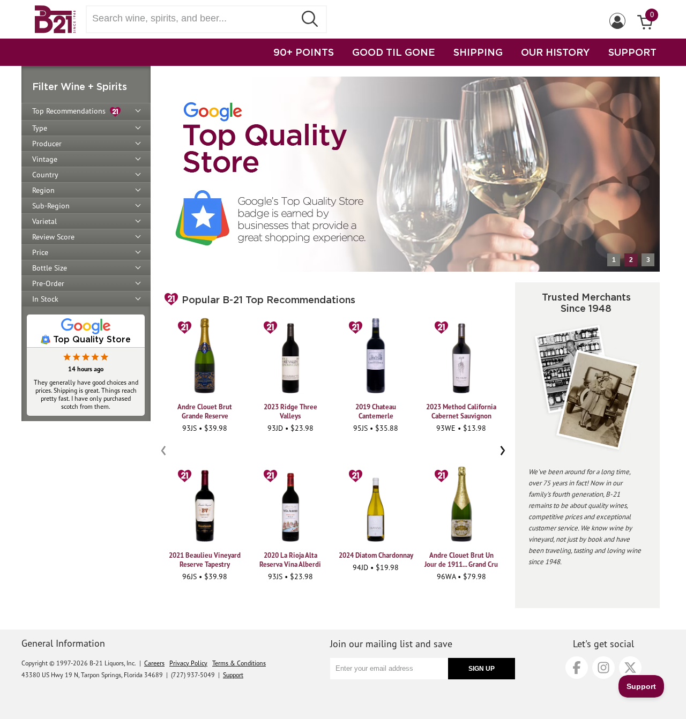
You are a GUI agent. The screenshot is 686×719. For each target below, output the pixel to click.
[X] (630, 667)
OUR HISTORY (555, 52)
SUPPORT (632, 52)
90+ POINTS (303, 52)
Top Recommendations (71, 111)
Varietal (44, 221)
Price (40, 252)
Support (233, 675)
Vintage (44, 159)
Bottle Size (49, 268)
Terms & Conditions (239, 663)
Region (43, 190)
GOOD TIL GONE (393, 52)
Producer (47, 143)
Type (39, 128)
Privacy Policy (188, 663)
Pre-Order (48, 283)
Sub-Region (51, 206)
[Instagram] (603, 667)
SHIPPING (478, 52)
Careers (154, 663)
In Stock (45, 299)
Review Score (53, 237)
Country (45, 174)
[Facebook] (576, 667)
